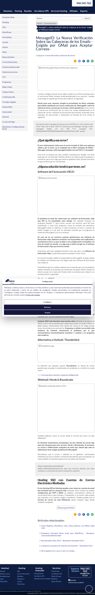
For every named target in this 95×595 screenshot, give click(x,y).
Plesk (4, 52)
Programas (6, 82)
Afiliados (74, 11)
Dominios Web (8, 17)
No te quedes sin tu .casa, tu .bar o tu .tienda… (58, 551)
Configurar (47, 302)
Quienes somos (5, 574)
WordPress (6, 32)
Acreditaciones (5, 576)
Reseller (28, 11)
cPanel (5, 47)
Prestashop (21, 584)
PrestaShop (7, 37)
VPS (4, 27)
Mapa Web (3, 581)
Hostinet (13, 4)
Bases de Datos (8, 57)
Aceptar (48, 312)
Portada (39, 23)
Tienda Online (8, 92)
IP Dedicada (55, 571)
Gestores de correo (9, 72)
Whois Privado (56, 576)
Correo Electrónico (9, 62)
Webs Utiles (7, 87)
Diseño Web (7, 107)
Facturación (7, 112)
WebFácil (54, 579)
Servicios (56, 568)
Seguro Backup (56, 581)
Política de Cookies (33, 295)
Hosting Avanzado (39, 569)
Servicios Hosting (59, 11)
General (5, 117)
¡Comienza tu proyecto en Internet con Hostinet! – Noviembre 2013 (67, 546)
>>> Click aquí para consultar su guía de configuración (58, 375)
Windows (20, 576)
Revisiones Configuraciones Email (13, 128)
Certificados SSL (8, 97)
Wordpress (20, 579)
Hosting (18, 11)
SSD (18, 571)
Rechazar (47, 307)
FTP (4, 77)
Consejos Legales (9, 102)
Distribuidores (39, 573)
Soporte (83, 11)
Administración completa (42, 579)
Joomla (5, 42)
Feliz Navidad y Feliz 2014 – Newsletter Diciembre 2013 (62, 541)
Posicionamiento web (10, 67)
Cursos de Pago (8, 122)
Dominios (7, 11)
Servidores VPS (41, 11)
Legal (2, 579)
